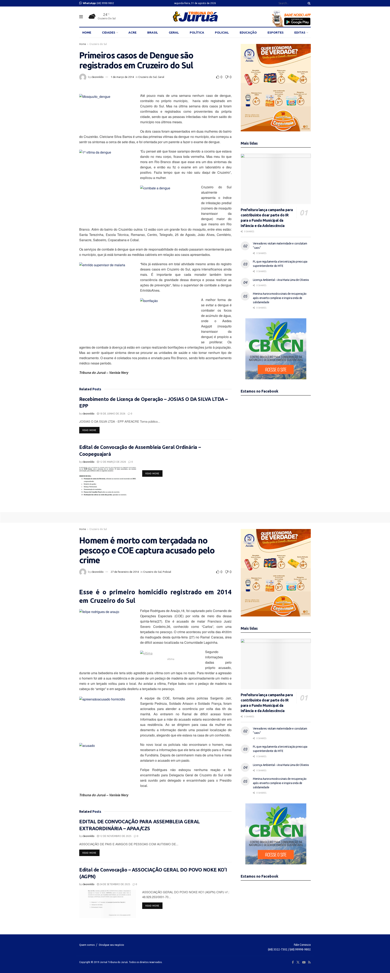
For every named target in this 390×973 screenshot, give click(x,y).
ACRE (132, 32)
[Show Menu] (81, 16)
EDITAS (299, 32)
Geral (161, 76)
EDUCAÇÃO (248, 32)
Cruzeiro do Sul (98, 44)
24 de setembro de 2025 (114, 884)
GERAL (174, 32)
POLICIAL (222, 32)
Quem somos (87, 944)
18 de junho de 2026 (112, 413)
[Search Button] (308, 3)
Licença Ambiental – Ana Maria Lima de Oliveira (281, 279)
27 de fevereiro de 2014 (125, 571)
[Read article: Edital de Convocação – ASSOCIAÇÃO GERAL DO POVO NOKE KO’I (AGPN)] (107, 904)
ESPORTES (276, 32)
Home (82, 44)
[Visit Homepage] (195, 16)
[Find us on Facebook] (293, 962)
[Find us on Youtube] (304, 962)
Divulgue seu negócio (111, 944)
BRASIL (152, 32)
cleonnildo (97, 76)
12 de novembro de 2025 (115, 836)
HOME (86, 32)
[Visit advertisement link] (276, 87)
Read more (91, 430)
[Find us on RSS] (309, 962)
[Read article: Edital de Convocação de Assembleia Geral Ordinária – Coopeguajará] (107, 481)
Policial (167, 571)
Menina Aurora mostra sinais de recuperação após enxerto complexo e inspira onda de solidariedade (279, 298)
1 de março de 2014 (122, 76)
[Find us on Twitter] (298, 962)
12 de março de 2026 (112, 461)
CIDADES (108, 32)
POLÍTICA (197, 32)
